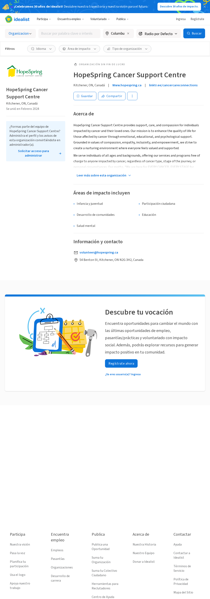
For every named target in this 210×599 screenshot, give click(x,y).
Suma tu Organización (101, 559)
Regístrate (197, 19)
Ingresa (181, 19)
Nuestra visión (20, 544)
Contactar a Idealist (181, 555)
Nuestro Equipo (143, 553)
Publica (121, 19)
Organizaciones (62, 567)
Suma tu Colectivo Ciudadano (104, 572)
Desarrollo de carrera (60, 578)
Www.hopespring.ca (127, 85)
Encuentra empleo (69, 19)
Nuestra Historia (144, 544)
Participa (42, 19)
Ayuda (177, 544)
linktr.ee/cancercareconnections (173, 85)
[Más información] (118, 34)
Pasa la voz (17, 553)
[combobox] (69, 33)
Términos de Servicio (182, 568)
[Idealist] (17, 19)
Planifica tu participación (19, 563)
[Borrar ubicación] (128, 33)
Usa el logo (17, 575)
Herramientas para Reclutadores (105, 586)
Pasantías (58, 559)
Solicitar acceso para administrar (33, 153)
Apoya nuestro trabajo (20, 585)
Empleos (57, 550)
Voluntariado (98, 19)
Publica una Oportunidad (101, 546)
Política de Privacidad (180, 581)
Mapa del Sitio (183, 592)
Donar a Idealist (144, 561)
